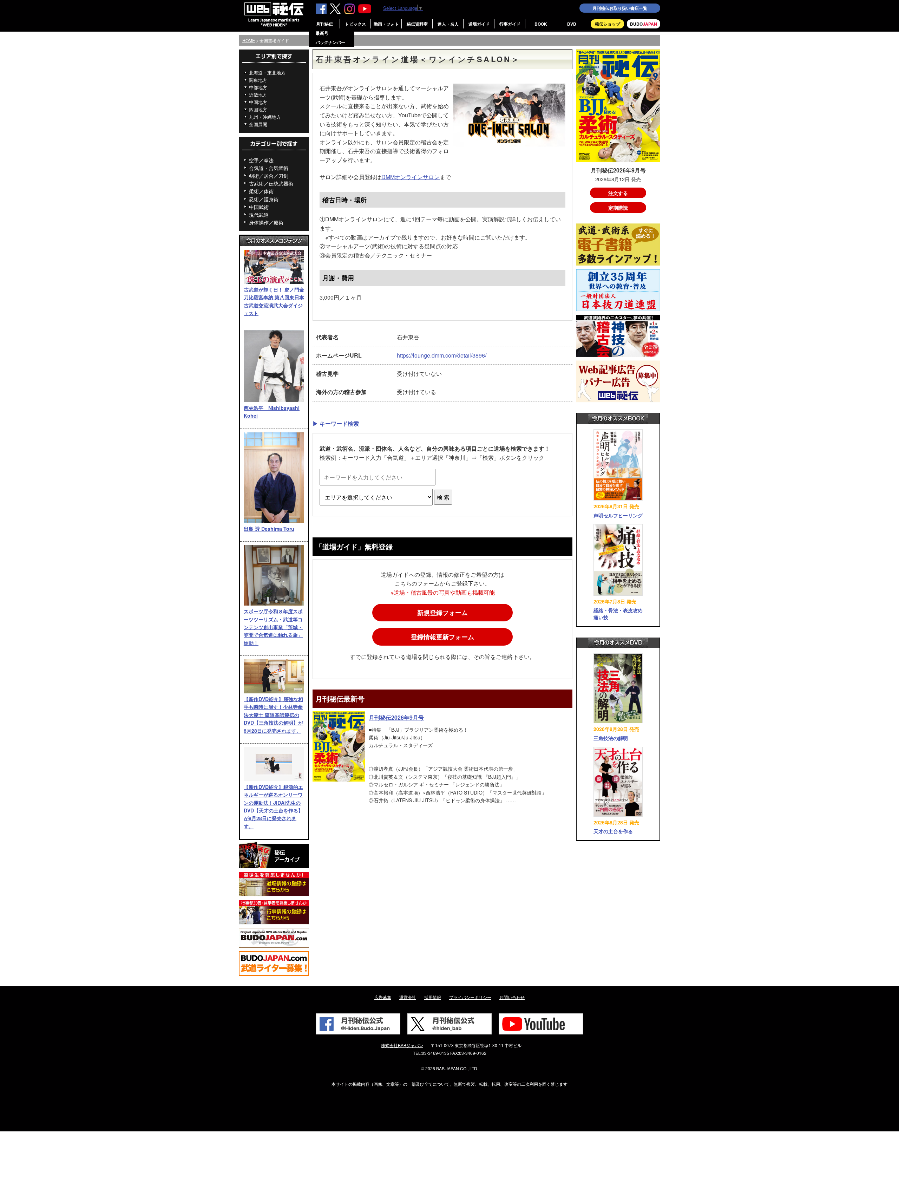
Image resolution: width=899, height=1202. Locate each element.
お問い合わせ (512, 997)
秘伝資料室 (417, 24)
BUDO (643, 24)
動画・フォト (386, 24)
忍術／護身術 (263, 199)
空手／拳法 (261, 160)
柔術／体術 (261, 191)
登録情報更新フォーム (442, 636)
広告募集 (382, 997)
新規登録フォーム (442, 612)
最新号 (322, 33)
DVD (571, 24)
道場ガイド (479, 24)
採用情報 (432, 997)
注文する (618, 192)
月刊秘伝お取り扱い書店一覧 (619, 8)
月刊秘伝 (324, 24)
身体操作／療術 (266, 222)
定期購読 (618, 207)
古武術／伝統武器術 (271, 183)
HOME (248, 40)
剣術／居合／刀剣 (268, 175)
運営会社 (407, 997)
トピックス (355, 24)
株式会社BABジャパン (402, 1045)
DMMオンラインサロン (410, 177)
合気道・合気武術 (268, 167)
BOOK (540, 24)
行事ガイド (509, 24)
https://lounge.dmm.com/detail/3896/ (441, 355)
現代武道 (259, 214)
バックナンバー (330, 42)
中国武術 (259, 206)
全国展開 (258, 124)
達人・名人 (448, 24)
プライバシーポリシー (470, 997)
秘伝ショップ (607, 24)
